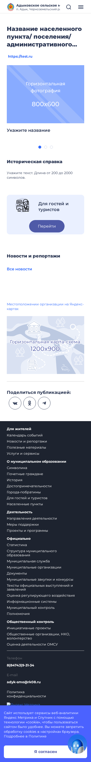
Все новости (19, 269)
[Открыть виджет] (77, 744)
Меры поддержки (23, 524)
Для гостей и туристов (27, 498)
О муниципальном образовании (36, 462)
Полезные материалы (26, 447)
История (14, 480)
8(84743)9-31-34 (20, 665)
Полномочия (18, 613)
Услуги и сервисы (23, 453)
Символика (17, 468)
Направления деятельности (32, 518)
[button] (39, 147)
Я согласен (45, 751)
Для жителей (19, 429)
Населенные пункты (25, 504)
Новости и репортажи (27, 441)
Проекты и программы (27, 530)
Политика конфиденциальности (26, 694)
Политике (38, 736)
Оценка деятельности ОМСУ (32, 644)
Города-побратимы (24, 492)
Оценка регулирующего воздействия (41, 595)
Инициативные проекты (29, 628)
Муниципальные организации (34, 567)
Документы (17, 573)
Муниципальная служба (28, 561)
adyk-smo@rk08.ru (24, 682)
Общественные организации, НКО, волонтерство (38, 636)
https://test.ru (20, 56)
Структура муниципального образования (32, 553)
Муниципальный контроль (31, 607)
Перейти (47, 226)
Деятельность (19, 512)
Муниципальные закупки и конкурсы (40, 579)
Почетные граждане (25, 474)
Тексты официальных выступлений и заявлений (40, 587)
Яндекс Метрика (18, 717)
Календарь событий (25, 435)
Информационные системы (32, 601)
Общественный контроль (30, 622)
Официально (19, 539)
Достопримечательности (29, 486)
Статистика (17, 545)
